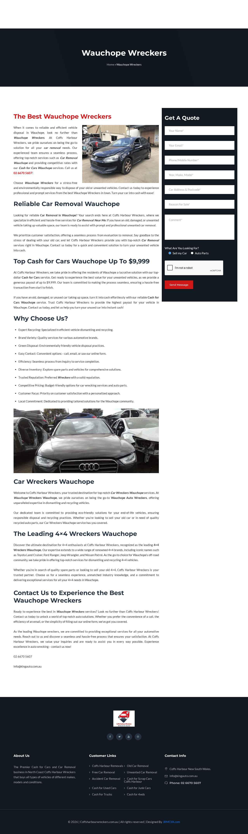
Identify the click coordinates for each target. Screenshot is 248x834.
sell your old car (119, 517)
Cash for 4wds (136, 794)
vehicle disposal (81, 345)
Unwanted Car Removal (142, 772)
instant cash (115, 307)
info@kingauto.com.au (183, 776)
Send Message (179, 284)
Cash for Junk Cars (139, 788)
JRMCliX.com (171, 822)
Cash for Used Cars (104, 788)
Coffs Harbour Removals (107, 766)
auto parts (120, 385)
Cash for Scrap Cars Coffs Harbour (138, 780)
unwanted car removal (141, 225)
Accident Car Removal (106, 778)
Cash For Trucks (102, 794)
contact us (58, 646)
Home (110, 64)
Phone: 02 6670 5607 (185, 783)
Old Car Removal (138, 766)
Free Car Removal (103, 772)
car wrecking (88, 385)
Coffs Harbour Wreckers (129, 215)
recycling (72, 503)
